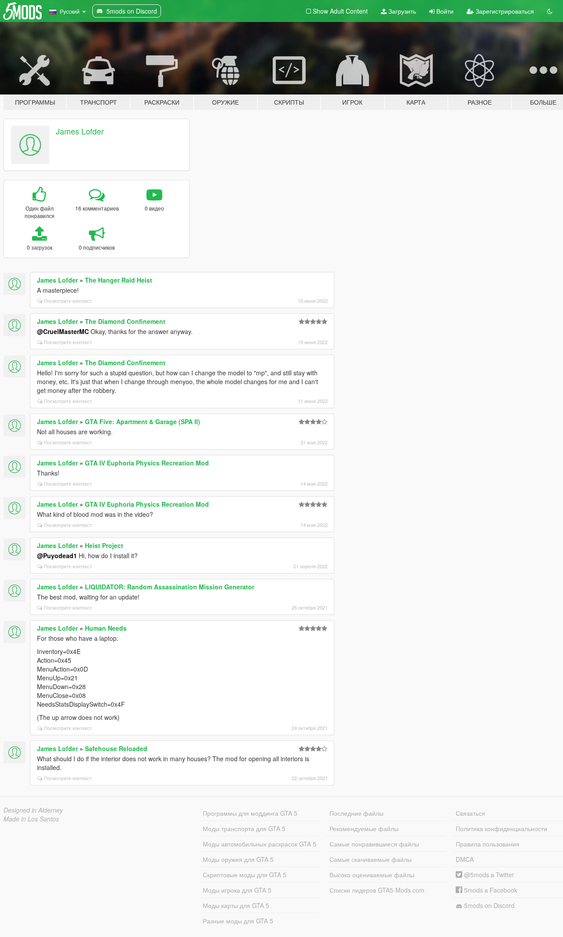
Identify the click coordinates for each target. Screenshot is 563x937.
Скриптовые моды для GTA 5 (244, 874)
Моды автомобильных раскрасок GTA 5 (259, 843)
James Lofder (80, 131)
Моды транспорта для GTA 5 (244, 828)
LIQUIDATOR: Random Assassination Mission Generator (169, 586)
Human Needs (106, 628)
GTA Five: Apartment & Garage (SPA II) (142, 421)
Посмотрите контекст (68, 300)
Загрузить (401, 11)
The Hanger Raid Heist (118, 280)
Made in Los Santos (31, 818)
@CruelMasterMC (63, 331)
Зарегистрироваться (504, 11)
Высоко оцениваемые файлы (371, 874)
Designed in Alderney (33, 810)
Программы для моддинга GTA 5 (250, 813)
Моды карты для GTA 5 (236, 905)
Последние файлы (356, 813)
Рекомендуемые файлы (363, 828)
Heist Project (104, 545)
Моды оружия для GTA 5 (238, 859)
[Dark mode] (550, 11)
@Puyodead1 (57, 555)
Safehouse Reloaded (116, 748)
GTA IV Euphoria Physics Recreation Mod (147, 462)
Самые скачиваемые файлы (370, 859)
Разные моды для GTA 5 (238, 920)
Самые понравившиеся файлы (374, 843)
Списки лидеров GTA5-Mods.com (376, 890)
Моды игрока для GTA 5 (237, 890)
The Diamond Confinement (125, 321)
